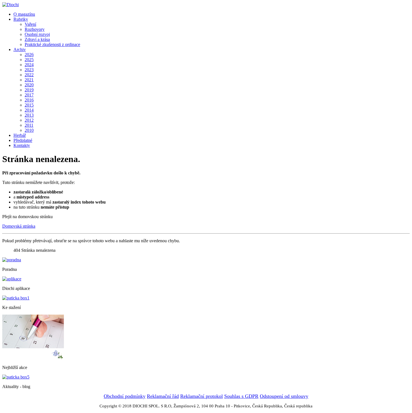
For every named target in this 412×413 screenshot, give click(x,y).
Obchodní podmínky (124, 396)
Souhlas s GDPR (241, 396)
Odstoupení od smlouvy (284, 396)
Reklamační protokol (201, 396)
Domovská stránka (18, 226)
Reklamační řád (163, 396)
